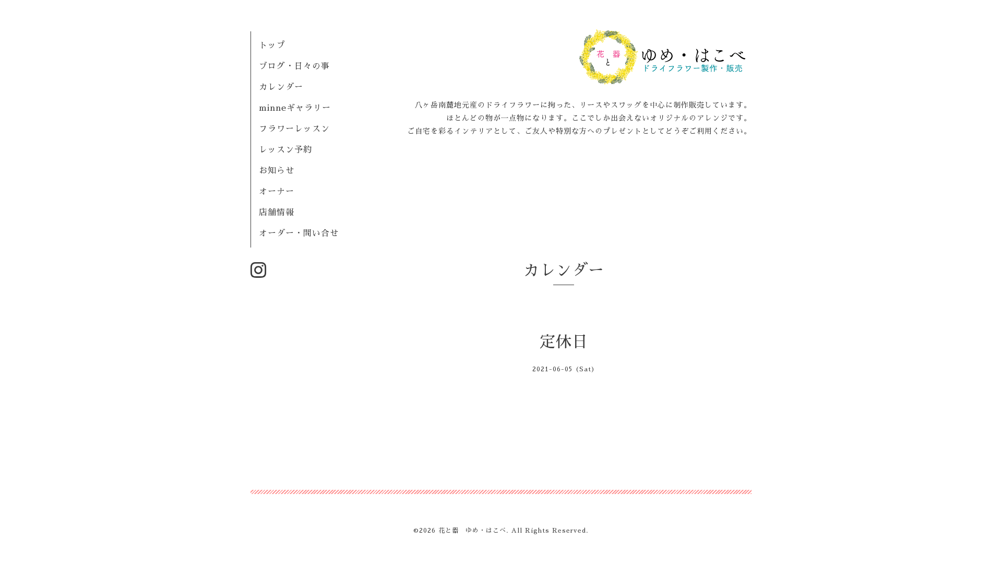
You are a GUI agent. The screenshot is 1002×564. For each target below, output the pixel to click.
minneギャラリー (295, 108)
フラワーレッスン (294, 129)
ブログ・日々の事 (294, 66)
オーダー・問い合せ (299, 233)
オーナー (276, 191)
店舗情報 (276, 212)
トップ (272, 45)
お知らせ (276, 171)
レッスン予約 (285, 150)
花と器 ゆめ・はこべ (472, 530)
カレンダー (281, 87)
